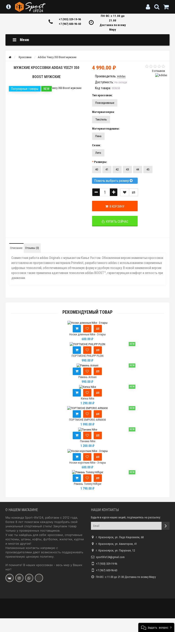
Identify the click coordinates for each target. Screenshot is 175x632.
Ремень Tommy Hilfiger (87, 484)
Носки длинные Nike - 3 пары (87, 334)
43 (127, 169)
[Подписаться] (166, 526)
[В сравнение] (133, 192)
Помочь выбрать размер (112, 181)
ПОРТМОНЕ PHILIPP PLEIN (87, 356)
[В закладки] (124, 192)
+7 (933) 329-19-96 (70, 19)
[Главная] (10, 57)
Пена (98, 136)
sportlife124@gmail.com (110, 557)
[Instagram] (19, 578)
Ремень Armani (87, 377)
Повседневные (104, 102)
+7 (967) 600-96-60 (70, 24)
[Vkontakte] (9, 578)
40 (96, 169)
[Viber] (39, 578)
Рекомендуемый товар (87, 312)
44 (137, 169)
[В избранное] (87, 328)
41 (107, 169)
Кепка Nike (87, 398)
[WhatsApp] (29, 578)
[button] (156, 627)
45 (148, 169)
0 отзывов (158, 71)
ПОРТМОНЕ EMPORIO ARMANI (87, 419)
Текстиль (101, 119)
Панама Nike (87, 441)
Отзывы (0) (32, 248)
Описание (16, 248)
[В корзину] (77, 328)
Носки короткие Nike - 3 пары (87, 462)
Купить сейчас (116, 221)
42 (117, 169)
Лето (98, 152)
